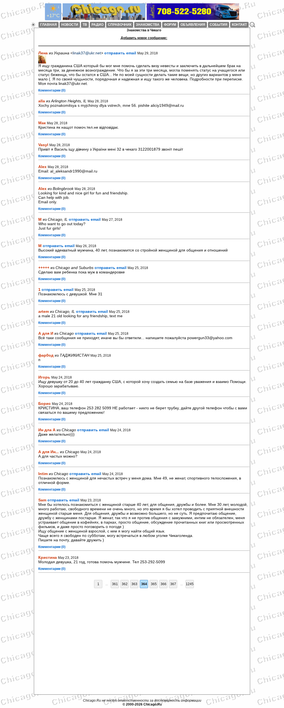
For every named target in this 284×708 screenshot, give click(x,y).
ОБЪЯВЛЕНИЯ (193, 25)
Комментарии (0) (51, 90)
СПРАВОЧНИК (119, 25)
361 (115, 584)
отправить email (120, 53)
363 (134, 584)
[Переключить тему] (33, 24)
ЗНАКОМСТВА (147, 25)
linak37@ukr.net (87, 53)
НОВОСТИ (69, 25)
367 (173, 584)
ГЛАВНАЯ (48, 25)
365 (154, 584)
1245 (190, 584)
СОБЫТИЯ (218, 25)
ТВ (85, 25)
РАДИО (97, 25)
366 (163, 584)
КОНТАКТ (239, 25)
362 (125, 584)
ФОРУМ (170, 25)
